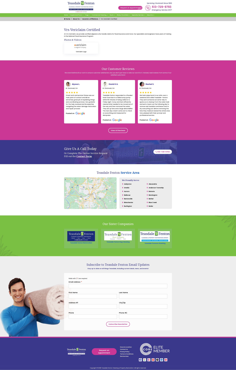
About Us (150, 15)
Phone (71, 313)
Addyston (127, 184)
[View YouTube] (153, 359)
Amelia (126, 188)
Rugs (87, 15)
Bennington (153, 195)
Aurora (126, 191)
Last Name (123, 292)
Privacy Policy (124, 352)
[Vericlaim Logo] (81, 46)
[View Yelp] (165, 359)
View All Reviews (118, 130)
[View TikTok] (157, 359)
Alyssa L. (76, 84)
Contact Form (84, 156)
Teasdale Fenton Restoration (81, 243)
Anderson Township (156, 188)
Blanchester (128, 202)
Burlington (128, 206)
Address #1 (73, 303)
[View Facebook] (140, 359)
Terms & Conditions (126, 354)
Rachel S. (150, 84)
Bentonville (128, 199)
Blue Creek (153, 202)
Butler (151, 206)
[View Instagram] (148, 359)
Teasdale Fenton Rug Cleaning (118, 242)
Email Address (75, 282)
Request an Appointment (130, 8)
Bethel (151, 199)
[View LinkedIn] (161, 359)
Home (66, 15)
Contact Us (124, 349)
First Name (73, 292)
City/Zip (122, 303)
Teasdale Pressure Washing (154, 243)
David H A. (113, 84)
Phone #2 (123, 313)
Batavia (152, 191)
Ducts (111, 15)
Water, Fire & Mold (123, 15)
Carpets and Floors (76, 15)
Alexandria (153, 184)
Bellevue (127, 195)
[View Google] (144, 359)
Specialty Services (138, 15)
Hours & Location (126, 347)
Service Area (130, 173)
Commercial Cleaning (99, 15)
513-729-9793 (161, 7)
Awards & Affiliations (90, 19)
